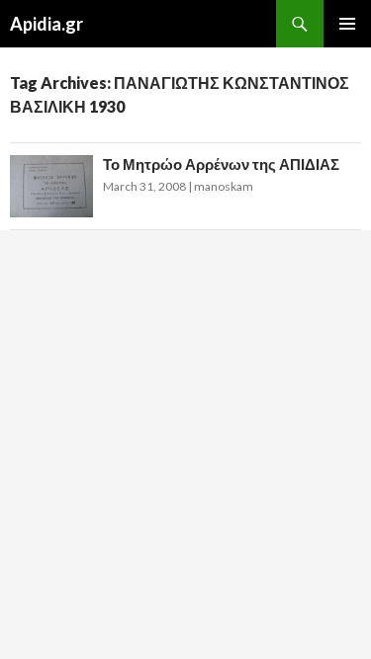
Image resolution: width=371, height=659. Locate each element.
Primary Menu (347, 23)
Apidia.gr (46, 24)
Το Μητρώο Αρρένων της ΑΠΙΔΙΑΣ (221, 164)
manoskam (223, 186)
